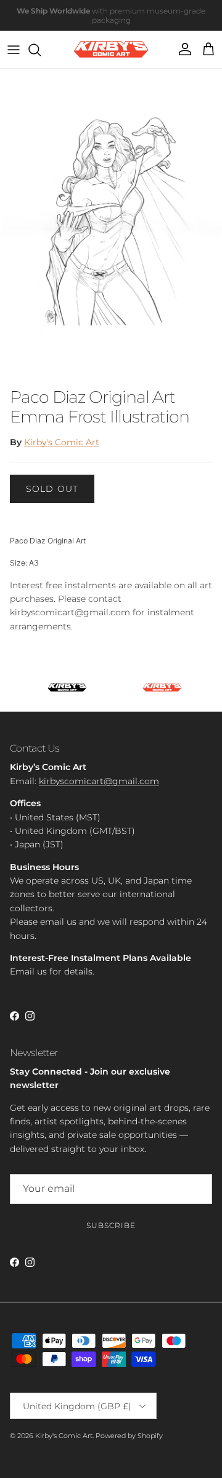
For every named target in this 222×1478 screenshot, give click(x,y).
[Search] (40, 49)
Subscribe (111, 1225)
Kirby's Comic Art (61, 442)
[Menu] (13, 49)
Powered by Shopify (129, 1435)
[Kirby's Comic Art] (111, 49)
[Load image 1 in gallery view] (111, 225)
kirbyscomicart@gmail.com (99, 781)
